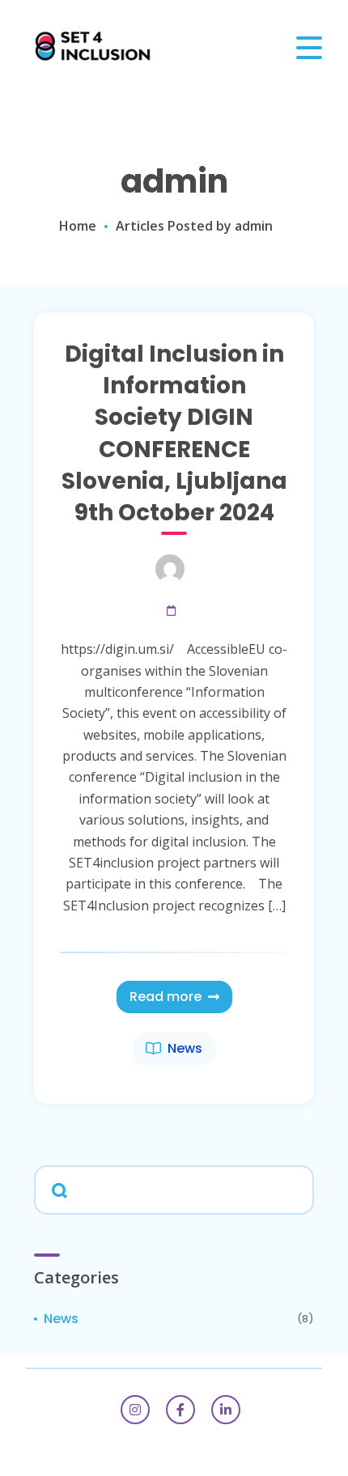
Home (77, 226)
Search (57, 1189)
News (185, 1048)
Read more (165, 996)
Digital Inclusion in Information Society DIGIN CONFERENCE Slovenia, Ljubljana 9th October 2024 (174, 433)
